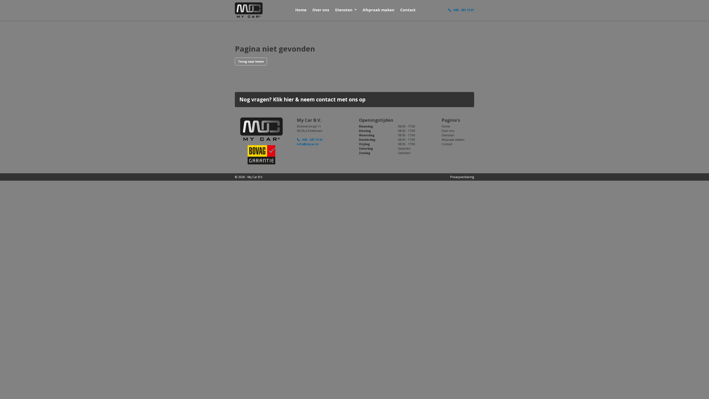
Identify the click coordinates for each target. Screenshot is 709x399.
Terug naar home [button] (251, 61)
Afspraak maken (378, 9)
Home (300, 9)
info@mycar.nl (307, 144)
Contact (408, 9)
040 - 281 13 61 (463, 10)
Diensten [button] (344, 9)
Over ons (320, 9)
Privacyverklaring (462, 177)
